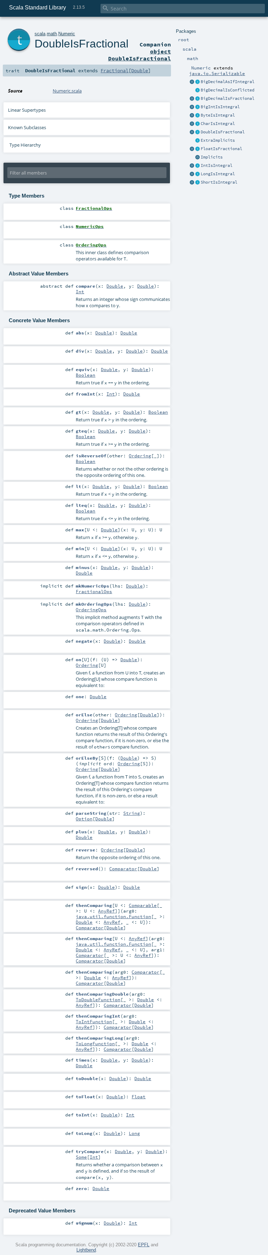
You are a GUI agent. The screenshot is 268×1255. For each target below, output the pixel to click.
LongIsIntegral (218, 173)
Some (81, 1157)
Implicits (212, 157)
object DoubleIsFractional (139, 55)
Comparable (143, 905)
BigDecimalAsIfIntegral (227, 81)
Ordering (140, 455)
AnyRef (106, 911)
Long (134, 1133)
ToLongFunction (95, 1043)
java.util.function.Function (113, 916)
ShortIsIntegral (219, 182)
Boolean (85, 375)
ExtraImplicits (218, 140)
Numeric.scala (67, 91)
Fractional (114, 70)
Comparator (123, 868)
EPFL (143, 1244)
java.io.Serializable (217, 73)
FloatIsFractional (221, 148)
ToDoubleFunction (98, 999)
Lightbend (86, 1250)
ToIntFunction (94, 1021)
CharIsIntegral (218, 123)
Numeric (66, 33)
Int (80, 291)
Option (84, 818)
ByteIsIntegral (218, 115)
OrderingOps (91, 609)
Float (139, 1096)
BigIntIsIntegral (220, 106)
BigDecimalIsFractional (227, 98)
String (131, 813)
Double (139, 70)
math (52, 33)
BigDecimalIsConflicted (227, 90)
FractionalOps (94, 591)
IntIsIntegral (216, 165)
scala (40, 33)
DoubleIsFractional (223, 132)
